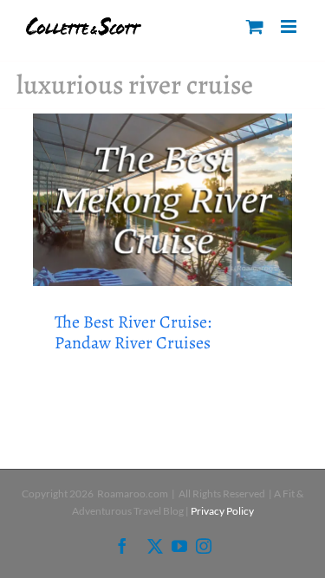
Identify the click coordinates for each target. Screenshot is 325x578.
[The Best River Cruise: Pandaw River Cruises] (162, 200)
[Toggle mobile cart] (254, 26)
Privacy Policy (222, 510)
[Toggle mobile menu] (290, 26)
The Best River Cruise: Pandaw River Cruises (133, 332)
